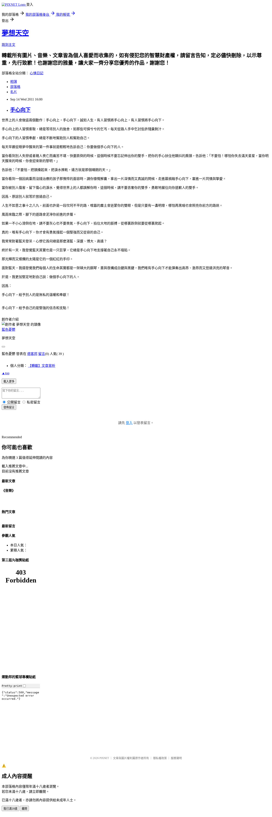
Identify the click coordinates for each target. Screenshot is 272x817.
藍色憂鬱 (8, 329)
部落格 (15, 87)
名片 (13, 92)
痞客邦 (32, 354)
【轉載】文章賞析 (41, 366)
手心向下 (20, 110)
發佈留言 (8, 407)
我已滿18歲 (10, 808)
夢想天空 (15, 33)
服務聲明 (176, 758)
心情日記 (36, 73)
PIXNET (104, 758)
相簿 (13, 81)
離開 (24, 808)
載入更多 (8, 381)
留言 (41, 354)
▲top (5, 373)
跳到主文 (8, 45)
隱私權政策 (160, 758)
